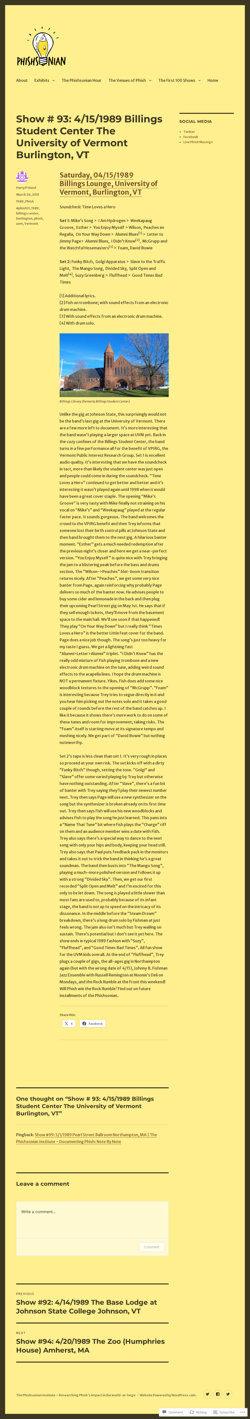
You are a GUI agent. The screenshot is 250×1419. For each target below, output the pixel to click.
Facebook (190, 137)
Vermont (31, 224)
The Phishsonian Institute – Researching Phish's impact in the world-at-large (75, 1395)
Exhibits (41, 80)
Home (213, 80)
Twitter (189, 132)
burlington (24, 218)
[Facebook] (217, 1394)
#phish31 (23, 208)
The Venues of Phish (127, 80)
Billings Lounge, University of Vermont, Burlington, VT (109, 188)
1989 (20, 201)
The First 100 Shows (176, 80)
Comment (151, 1247)
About (22, 80)
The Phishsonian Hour (82, 80)
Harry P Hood (26, 188)
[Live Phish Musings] (228, 1394)
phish (38, 218)
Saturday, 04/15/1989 (97, 175)
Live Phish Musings (198, 142)
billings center (27, 213)
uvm (19, 224)
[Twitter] (207, 1394)
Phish (29, 201)
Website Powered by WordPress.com (168, 1395)
